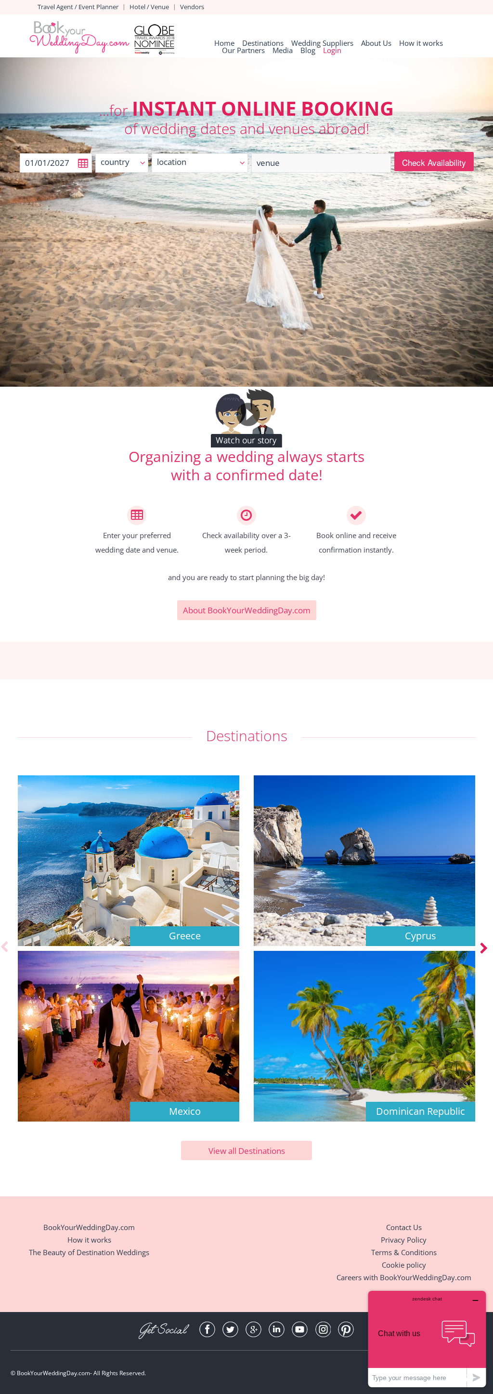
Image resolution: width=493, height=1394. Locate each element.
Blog (307, 50)
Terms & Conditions (404, 1252)
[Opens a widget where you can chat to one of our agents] (427, 1339)
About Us (376, 43)
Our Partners (243, 50)
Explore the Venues (128, 902)
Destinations (263, 43)
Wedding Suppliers (322, 43)
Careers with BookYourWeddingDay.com (404, 1277)
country (115, 161)
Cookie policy (404, 1264)
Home (224, 43)
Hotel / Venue (149, 6)
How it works (421, 43)
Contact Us (404, 1227)
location (171, 161)
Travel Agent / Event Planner (78, 6)
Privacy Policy (404, 1239)
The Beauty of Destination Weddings (89, 1252)
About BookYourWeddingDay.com (247, 610)
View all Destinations (246, 1150)
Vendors (192, 6)
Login (332, 50)
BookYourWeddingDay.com (89, 1227)
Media (282, 50)
